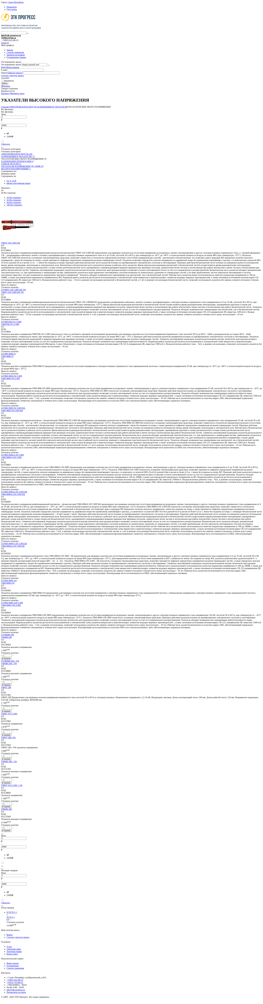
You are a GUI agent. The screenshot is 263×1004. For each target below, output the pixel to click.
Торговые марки (14, 951)
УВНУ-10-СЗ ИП (9, 714)
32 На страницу (14, 200)
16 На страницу (14, 197)
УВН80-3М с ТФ (9, 761)
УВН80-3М (6, 809)
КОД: (3, 248)
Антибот (5, 78)
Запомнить (9, 81)
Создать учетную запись (12, 75)
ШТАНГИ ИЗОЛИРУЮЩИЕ (15, 169)
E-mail (4, 70)
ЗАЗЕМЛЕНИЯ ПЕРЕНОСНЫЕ (17, 161)
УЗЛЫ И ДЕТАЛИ (11, 164)
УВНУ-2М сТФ (8, 737)
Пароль (4, 73)
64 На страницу (14, 202)
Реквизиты (12, 7)
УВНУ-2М (6, 687)
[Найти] (27, 33)
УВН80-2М (6, 637)
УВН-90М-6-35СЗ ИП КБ (13, 494)
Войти (4, 67)
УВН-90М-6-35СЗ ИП (11, 457)
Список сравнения (15, 52)
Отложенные (13, 966)
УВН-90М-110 (7, 583)
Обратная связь (14, 949)
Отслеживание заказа (11, 64)
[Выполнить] (49, 65)
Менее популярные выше (18, 183)
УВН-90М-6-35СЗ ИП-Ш (13, 546)
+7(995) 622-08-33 (15, 980)
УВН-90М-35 (7, 356)
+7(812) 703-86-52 (15, 982)
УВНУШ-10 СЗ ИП (10, 324)
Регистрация (13, 67)
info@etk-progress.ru (11, 35)
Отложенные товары (16, 57)
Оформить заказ (16, 93)
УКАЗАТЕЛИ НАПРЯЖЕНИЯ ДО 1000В (22, 166)
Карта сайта (12, 954)
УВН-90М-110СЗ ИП (11, 605)
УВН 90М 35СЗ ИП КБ (12, 410)
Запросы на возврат (16, 55)
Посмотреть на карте (16, 992)
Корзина (5, 93)
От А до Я (11, 181)
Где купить (12, 9)
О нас (9, 946)
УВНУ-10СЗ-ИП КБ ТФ (12, 292)
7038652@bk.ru (8, 38)
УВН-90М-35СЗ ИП (10, 378)
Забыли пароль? (15, 73)
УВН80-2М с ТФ (9, 663)
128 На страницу (14, 205)
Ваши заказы (13, 963)
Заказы (10, 50)
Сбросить (5, 144)
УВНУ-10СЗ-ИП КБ (10, 243)
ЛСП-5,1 (11, 917)
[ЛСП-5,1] (12, 912)
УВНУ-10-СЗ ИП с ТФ (11, 785)
